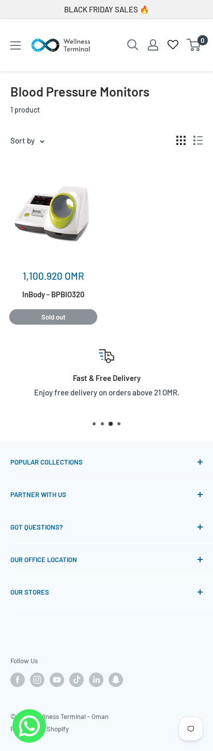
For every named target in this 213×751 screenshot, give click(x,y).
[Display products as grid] (181, 140)
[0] (194, 45)
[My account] (153, 45)
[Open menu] (15, 45)
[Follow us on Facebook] (17, 680)
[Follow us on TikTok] (76, 680)
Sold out (53, 317)
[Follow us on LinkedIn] (96, 680)
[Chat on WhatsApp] (29, 716)
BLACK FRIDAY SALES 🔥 (106, 9)
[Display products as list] (198, 140)
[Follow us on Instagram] (37, 680)
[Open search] (133, 45)
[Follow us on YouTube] (57, 680)
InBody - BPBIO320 (53, 294)
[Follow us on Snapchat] (116, 680)
